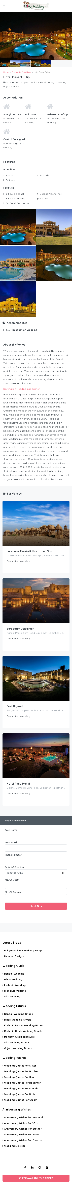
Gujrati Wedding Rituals (18, 1048)
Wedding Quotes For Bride (19, 1094)
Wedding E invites (14, 1145)
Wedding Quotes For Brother (21, 1071)
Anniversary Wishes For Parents (23, 1140)
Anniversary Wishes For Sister (21, 1134)
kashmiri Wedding (15, 985)
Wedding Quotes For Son (19, 1077)
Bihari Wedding (13, 979)
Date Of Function (14, 867)
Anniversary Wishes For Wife (21, 1123)
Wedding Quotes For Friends (21, 1088)
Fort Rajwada (15, 706)
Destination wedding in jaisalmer (21, 388)
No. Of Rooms (13, 892)
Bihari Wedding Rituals (17, 1019)
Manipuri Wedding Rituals (19, 1036)
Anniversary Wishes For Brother (23, 1128)
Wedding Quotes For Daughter (22, 1082)
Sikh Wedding (12, 996)
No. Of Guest (12, 879)
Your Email (11, 842)
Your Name (11, 830)
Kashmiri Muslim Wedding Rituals (24, 1025)
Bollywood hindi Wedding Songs (23, 950)
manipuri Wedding (15, 990)
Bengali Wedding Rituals (18, 1014)
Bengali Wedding (14, 973)
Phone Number (13, 854)
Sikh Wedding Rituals (16, 1042)
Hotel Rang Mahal (18, 783)
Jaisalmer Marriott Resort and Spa (29, 551)
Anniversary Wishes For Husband (23, 1117)
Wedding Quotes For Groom (20, 1099)
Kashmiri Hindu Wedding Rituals (23, 1031)
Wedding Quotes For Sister (20, 1065)
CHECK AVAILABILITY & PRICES (36, 1178)
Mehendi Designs (14, 956)
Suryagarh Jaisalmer (20, 628)
